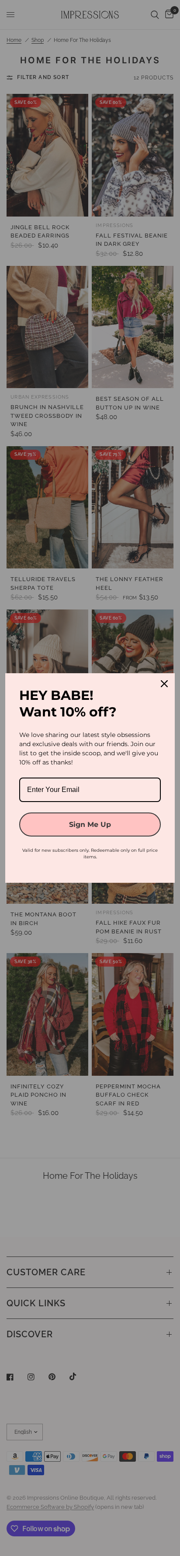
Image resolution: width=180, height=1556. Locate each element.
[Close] (164, 683)
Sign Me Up (90, 824)
